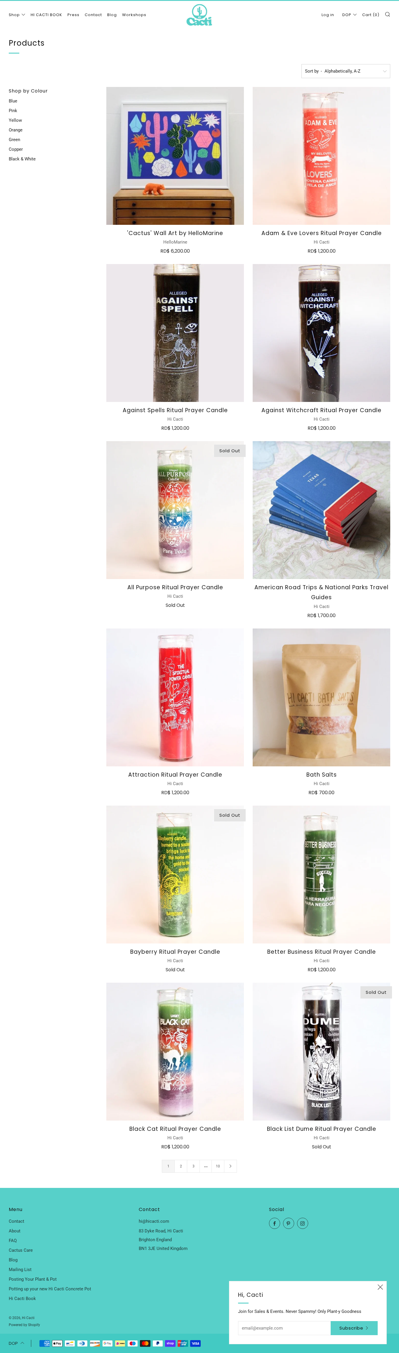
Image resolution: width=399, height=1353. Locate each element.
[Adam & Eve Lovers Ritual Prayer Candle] (321, 156)
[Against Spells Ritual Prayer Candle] (175, 333)
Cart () (370, 15)
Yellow (15, 120)
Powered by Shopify (24, 1325)
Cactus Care (21, 1250)
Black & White (22, 159)
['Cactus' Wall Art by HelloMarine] (175, 156)
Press (73, 15)
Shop (14, 15)
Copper (16, 149)
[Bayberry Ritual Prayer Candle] (175, 874)
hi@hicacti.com (154, 1221)
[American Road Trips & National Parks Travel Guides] (321, 510)
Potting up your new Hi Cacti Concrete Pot (50, 1289)
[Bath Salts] (321, 697)
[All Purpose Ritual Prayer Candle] (175, 510)
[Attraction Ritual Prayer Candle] (175, 697)
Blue (13, 101)
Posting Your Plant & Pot (33, 1279)
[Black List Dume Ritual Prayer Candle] (321, 1052)
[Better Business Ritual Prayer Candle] (321, 874)
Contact (93, 15)
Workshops (134, 15)
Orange (15, 130)
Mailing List (20, 1269)
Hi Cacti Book (22, 1298)
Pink (13, 110)
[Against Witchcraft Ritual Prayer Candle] (321, 333)
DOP (346, 15)
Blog (112, 15)
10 (218, 1166)
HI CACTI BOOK (46, 15)
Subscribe (351, 1328)
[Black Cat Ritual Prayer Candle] (175, 1052)
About (14, 1231)
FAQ (13, 1240)
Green (14, 139)
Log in (328, 15)
